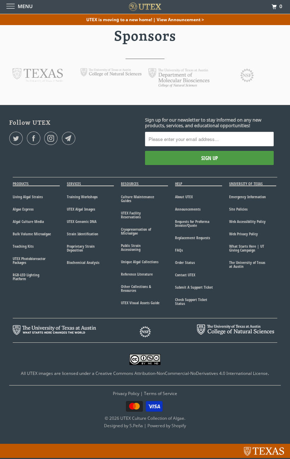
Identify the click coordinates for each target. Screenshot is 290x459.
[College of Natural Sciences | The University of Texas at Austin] (111, 74)
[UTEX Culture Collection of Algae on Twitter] (17, 138)
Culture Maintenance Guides (137, 198)
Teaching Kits (23, 246)
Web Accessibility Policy (247, 221)
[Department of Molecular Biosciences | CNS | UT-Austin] (179, 85)
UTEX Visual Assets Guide (140, 303)
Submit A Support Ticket (194, 287)
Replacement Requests (192, 238)
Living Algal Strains (28, 197)
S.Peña (136, 426)
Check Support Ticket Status (191, 301)
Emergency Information (247, 197)
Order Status (185, 262)
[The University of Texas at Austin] (38, 80)
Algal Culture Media (28, 221)
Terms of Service (160, 393)
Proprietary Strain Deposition (81, 248)
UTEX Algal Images (81, 209)
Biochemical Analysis (83, 262)
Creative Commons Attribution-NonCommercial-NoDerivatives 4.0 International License (181, 373)
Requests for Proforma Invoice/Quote (192, 223)
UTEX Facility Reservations (131, 215)
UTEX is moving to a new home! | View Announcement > (145, 20)
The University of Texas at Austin (247, 264)
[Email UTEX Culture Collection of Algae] (70, 138)
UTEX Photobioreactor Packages (29, 260)
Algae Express (23, 209)
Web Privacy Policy (243, 234)
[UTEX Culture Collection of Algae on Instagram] (52, 138)
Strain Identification (82, 234)
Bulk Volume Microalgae (32, 234)
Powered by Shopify (166, 426)
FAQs (179, 250)
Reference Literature (137, 274)
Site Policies (238, 209)
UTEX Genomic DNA (82, 221)
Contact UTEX (185, 275)
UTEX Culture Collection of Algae (152, 418)
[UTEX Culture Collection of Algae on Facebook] (35, 138)
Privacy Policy (126, 393)
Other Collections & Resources (136, 288)
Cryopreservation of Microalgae (136, 231)
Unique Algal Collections (139, 262)
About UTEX (184, 197)
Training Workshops (82, 197)
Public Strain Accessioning (131, 247)
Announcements (188, 209)
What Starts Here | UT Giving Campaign (246, 248)
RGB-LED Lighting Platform (26, 277)
